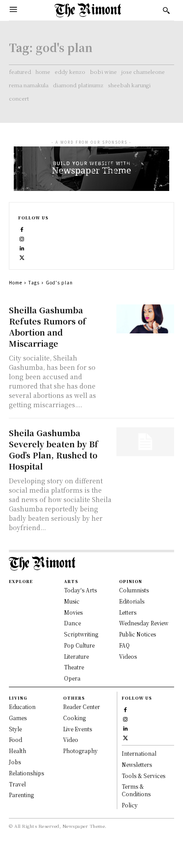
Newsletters (137, 764)
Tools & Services (143, 775)
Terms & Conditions (136, 790)
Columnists (134, 590)
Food (15, 739)
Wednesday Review (143, 623)
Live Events (77, 729)
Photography (80, 750)
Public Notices (137, 634)
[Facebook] (22, 228)
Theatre (74, 667)
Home (15, 282)
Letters (127, 612)
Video (70, 739)
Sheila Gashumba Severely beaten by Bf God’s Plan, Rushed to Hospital (53, 449)
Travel (17, 784)
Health (17, 750)
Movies (73, 612)
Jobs (15, 762)
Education (22, 706)
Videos (128, 656)
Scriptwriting (81, 634)
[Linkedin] (22, 247)
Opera (72, 678)
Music (72, 601)
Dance (72, 623)
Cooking (74, 717)
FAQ (124, 645)
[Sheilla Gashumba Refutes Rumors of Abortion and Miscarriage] (145, 318)
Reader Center (81, 706)
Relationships (26, 773)
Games (18, 717)
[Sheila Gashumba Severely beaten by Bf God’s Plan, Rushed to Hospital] (145, 441)
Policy (130, 805)
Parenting (21, 794)
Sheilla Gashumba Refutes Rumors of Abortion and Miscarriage (47, 326)
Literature (76, 656)
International (139, 753)
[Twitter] (22, 256)
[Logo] (88, 10)
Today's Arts (80, 590)
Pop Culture (79, 645)
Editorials (131, 601)
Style (15, 729)
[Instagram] (22, 238)
